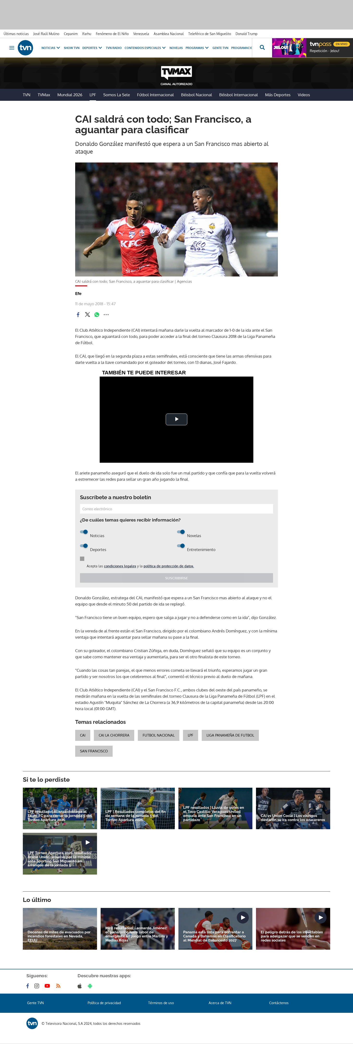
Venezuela (141, 34)
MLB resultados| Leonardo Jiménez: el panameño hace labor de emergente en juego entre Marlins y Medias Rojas (136, 934)
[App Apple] (81, 986)
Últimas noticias (16, 34)
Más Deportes (278, 94)
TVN (26, 94)
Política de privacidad (104, 1003)
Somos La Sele (116, 94)
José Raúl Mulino (46, 34)
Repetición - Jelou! (324, 51)
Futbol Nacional (159, 735)
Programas (195, 48)
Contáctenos (279, 1003)
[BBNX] (32, 1023)
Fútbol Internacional (155, 94)
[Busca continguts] (262, 47)
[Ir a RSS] (59, 986)
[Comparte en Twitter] (87, 314)
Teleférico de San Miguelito (209, 34)
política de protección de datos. (169, 566)
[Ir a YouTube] (48, 986)
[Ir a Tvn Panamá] (25, 47)
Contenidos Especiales (143, 48)
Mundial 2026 (69, 94)
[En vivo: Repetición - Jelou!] (289, 47)
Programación (243, 48)
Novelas (176, 48)
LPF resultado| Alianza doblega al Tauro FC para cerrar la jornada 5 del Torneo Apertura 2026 (60, 816)
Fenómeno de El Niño (112, 34)
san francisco (94, 751)
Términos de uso (161, 1003)
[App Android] (91, 986)
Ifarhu (86, 34)
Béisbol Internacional (238, 94)
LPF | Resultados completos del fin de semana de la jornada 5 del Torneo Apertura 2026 (135, 816)
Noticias (48, 48)
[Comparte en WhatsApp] (97, 314)
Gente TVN (220, 48)
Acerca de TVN (220, 1003)
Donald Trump (246, 34)
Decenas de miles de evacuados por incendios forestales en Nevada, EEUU (59, 936)
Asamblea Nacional (169, 34)
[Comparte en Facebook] (78, 314)
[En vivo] (314, 42)
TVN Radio (114, 48)
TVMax (44, 94)
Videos (304, 94)
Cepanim (71, 34)
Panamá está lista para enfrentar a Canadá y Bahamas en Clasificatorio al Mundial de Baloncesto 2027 (214, 936)
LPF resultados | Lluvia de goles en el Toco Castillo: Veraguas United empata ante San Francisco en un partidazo (213, 814)
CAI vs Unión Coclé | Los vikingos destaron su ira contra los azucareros (293, 818)
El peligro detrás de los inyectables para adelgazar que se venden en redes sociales (292, 936)
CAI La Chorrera (114, 735)
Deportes (89, 48)
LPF (93, 94)
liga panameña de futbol (230, 735)
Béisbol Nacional (196, 94)
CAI (82, 735)
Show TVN (71, 48)
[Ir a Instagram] (37, 986)
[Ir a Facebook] (28, 986)
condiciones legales (120, 566)
